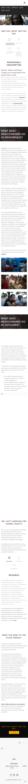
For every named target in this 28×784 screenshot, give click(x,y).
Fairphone (22, 97)
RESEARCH (9, 561)
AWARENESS (14, 568)
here (15, 620)
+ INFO (14, 732)
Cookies (24, 766)
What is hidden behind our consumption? (13, 704)
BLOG (14, 759)
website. (4, 254)
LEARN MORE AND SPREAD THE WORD (18, 53)
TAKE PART (18, 43)
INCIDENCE (18, 561)
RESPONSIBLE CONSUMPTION (10, 44)
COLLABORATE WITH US (10, 52)
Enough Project (18, 103)
